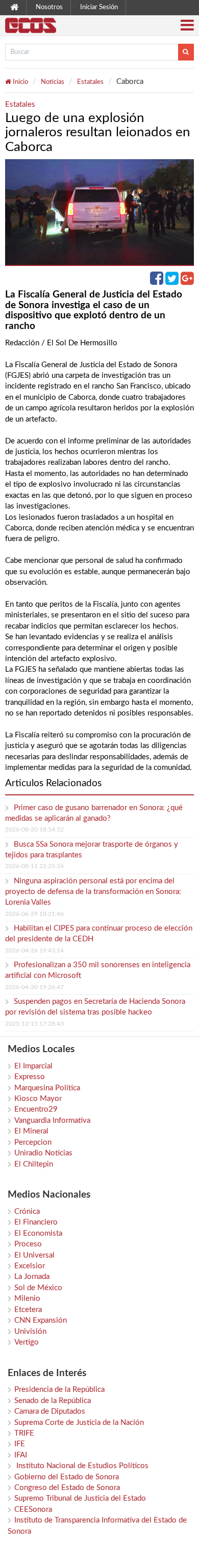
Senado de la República (52, 1401)
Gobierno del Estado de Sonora (66, 1477)
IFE (19, 1444)
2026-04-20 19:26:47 (34, 987)
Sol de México (38, 1288)
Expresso (29, 1077)
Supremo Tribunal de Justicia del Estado (80, 1498)
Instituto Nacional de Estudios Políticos (81, 1466)
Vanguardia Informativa (52, 1120)
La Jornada (31, 1276)
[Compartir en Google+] (187, 281)
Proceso (28, 1244)
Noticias (52, 82)
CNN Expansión (40, 1320)
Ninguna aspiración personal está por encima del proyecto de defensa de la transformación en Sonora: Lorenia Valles (93, 892)
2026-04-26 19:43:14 (34, 950)
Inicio (19, 82)
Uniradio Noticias (43, 1153)
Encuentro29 (36, 1109)
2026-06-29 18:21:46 (34, 914)
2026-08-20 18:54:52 (34, 829)
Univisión (30, 1331)
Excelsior (29, 1266)
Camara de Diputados (49, 1411)
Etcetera (28, 1310)
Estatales (90, 82)
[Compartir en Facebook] (157, 281)
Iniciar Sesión (99, 7)
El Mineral (31, 1131)
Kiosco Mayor (38, 1098)
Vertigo (26, 1342)
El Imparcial (33, 1066)
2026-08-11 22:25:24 (34, 866)
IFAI (20, 1455)
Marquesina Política (47, 1088)
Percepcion (33, 1142)
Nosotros (49, 7)
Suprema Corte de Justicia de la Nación (79, 1422)
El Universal (34, 1255)
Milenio (27, 1298)
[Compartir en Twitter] (173, 281)
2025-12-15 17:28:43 (34, 1024)
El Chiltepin (33, 1164)
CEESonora (33, 1509)
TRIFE (24, 1433)
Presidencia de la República (59, 1389)
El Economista (38, 1233)
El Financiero (36, 1222)
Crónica (27, 1211)
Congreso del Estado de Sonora (67, 1488)
